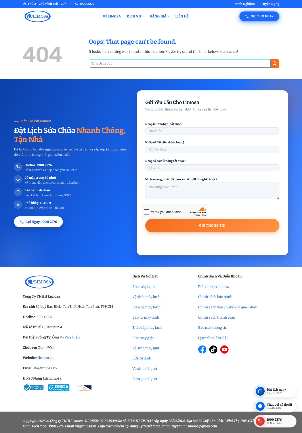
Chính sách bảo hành (215, 297)
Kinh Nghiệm (245, 4)
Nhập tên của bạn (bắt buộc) (163, 124)
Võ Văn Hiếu (70, 337)
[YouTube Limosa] (224, 349)
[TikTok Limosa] (213, 349)
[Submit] (274, 63)
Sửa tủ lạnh (141, 358)
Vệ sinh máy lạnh (146, 297)
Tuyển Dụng (270, 4)
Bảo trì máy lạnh (145, 317)
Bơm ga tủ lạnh (144, 379)
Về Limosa (112, 16)
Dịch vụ (134, 16)
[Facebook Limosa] (202, 349)
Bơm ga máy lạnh (146, 307)
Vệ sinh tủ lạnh (144, 369)
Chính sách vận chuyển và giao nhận (227, 307)
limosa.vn (46, 358)
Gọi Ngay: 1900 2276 (41, 222)
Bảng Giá (158, 16)
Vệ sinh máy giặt (145, 348)
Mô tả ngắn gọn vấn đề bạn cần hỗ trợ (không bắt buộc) (181, 179)
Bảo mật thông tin (212, 327)
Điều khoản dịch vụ (213, 287)
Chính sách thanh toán (216, 317)
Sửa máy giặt (143, 338)
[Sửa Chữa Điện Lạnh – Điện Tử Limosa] (59, 16)
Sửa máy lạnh (143, 287)
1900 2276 (45, 317)
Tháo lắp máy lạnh (147, 327)
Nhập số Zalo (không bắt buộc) (165, 161)
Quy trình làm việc (213, 338)
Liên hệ (182, 16)
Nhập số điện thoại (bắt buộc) (164, 142)
